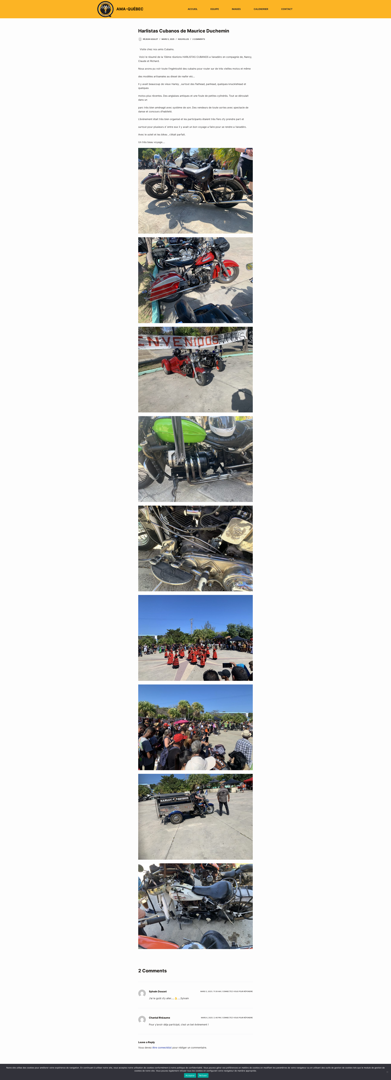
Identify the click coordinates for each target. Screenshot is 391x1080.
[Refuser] (387, 1071)
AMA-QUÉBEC (129, 9)
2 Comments (198, 39)
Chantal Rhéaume (159, 1017)
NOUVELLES (183, 39)
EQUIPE (214, 9)
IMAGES (236, 9)
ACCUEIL (193, 9)
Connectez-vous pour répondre (237, 991)
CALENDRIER (261, 9)
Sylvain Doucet (158, 991)
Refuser (203, 1075)
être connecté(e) (162, 1047)
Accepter (190, 1075)
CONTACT (286, 9)
